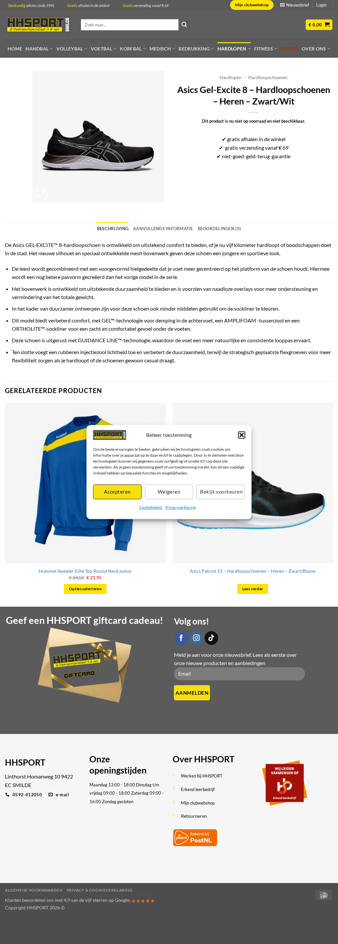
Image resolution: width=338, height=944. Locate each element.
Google (122, 900)
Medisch (160, 48)
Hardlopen (232, 48)
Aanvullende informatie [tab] (163, 228)
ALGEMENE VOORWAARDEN (33, 890)
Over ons (314, 48)
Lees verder (252, 589)
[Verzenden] (184, 24)
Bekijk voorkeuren (221, 492)
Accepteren (117, 492)
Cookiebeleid (150, 507)
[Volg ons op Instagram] (196, 638)
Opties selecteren (85, 589)
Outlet (289, 48)
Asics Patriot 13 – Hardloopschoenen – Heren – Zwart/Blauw (253, 571)
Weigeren (169, 492)
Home (15, 48)
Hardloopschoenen (267, 77)
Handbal (37, 48)
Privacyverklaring (180, 507)
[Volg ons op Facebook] (181, 638)
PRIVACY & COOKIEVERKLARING (100, 890)
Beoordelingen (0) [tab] (219, 228)
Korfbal (131, 48)
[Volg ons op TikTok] (212, 638)
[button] (241, 435)
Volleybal (69, 48)
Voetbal (101, 48)
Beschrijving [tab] (112, 228)
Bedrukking (194, 48)
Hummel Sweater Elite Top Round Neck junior (85, 571)
